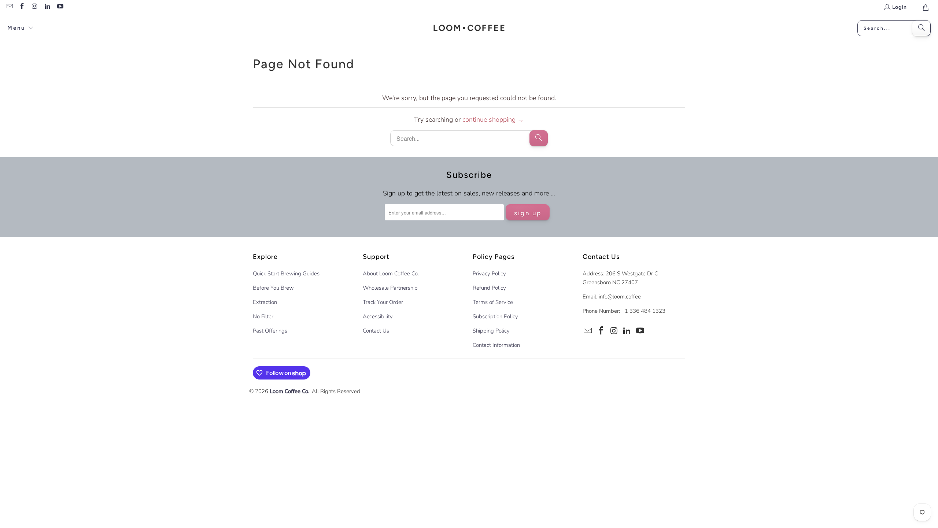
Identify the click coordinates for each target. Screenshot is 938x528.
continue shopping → (493, 119)
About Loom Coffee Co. (391, 273)
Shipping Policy (491, 330)
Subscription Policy (495, 316)
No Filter (263, 316)
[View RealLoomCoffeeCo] (22, 7)
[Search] (921, 28)
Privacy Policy (489, 273)
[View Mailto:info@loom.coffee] (9, 7)
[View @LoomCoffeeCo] (59, 7)
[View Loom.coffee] (34, 7)
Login (899, 7)
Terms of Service (493, 302)
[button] (20, 28)
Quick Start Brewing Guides (286, 273)
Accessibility (378, 316)
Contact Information (496, 345)
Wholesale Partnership (390, 288)
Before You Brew (273, 288)
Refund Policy (489, 288)
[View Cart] (925, 7)
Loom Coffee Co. (289, 391)
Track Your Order (383, 302)
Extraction (265, 302)
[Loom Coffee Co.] (469, 28)
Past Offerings (270, 330)
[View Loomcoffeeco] (47, 7)
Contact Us (376, 330)
